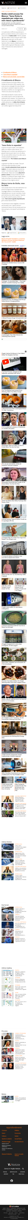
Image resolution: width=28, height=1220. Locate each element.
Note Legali (11, 1212)
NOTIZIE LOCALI (18, 844)
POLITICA (17, 970)
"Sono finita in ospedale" (10, 74)
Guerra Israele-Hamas (19, 1154)
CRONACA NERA (18, 1055)
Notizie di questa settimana (6, 1146)
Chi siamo (5, 1212)
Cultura (4, 1136)
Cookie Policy (21, 1212)
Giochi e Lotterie (7, 1139)
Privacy (16, 1212)
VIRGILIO (8, 1208)
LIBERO (4, 1208)
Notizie (15, 1164)
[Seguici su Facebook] (11, 1181)
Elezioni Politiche (7, 1154)
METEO (16, 1096)
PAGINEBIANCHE (9, 1209)
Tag (13, 1174)
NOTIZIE (10, 3)
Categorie (22, 1171)
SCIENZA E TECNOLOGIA (20, 1033)
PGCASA (4, 1209)
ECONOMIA (17, 977)
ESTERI (16, 992)
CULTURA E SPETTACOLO (10, 11)
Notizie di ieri (5, 1143)
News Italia (21, 1174)
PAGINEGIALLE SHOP (21, 1208)
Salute (16, 1136)
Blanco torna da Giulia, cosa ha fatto (13, 77)
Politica (17, 1130)
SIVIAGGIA (24, 1209)
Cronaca (4, 1130)
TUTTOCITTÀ (15, 1209)
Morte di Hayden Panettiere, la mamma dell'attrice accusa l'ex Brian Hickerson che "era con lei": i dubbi (13, 240)
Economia (18, 1133)
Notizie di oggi (6, 1141)
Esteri (3, 1133)
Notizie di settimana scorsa (7, 1149)
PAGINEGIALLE (13, 1208)
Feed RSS (5, 1171)
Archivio (6, 1174)
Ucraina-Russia (19, 1141)
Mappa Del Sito (13, 1171)
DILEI (20, 1209)
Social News (18, 1139)
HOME (3, 11)
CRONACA (17, 914)
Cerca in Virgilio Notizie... (12, 1168)
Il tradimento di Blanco (10, 72)
